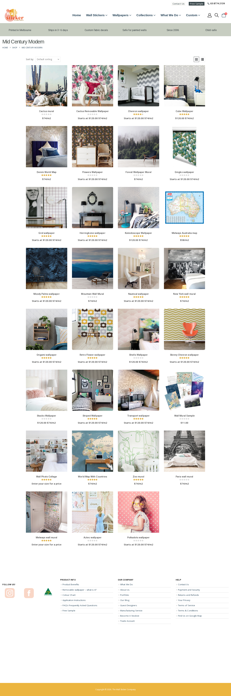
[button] (216, 15)
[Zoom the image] (10, 589)
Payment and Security (189, 589)
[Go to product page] (46, 86)
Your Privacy (184, 600)
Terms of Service (186, 605)
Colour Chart (69, 595)
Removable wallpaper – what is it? (79, 589)
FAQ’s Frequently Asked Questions (80, 605)
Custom (191, 15)
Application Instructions (74, 600)
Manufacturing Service (131, 610)
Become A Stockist (129, 615)
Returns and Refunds (188, 595)
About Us (124, 589)
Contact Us (178, 3)
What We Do (169, 15)
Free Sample (196, 3)
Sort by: (30, 59)
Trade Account (127, 621)
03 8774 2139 (217, 3)
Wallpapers (121, 15)
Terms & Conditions (188, 610)
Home (76, 15)
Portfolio (124, 595)
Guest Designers (128, 605)
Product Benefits (71, 584)
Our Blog (124, 600)
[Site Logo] (14, 15)
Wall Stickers (95, 15)
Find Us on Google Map (190, 615)
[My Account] (209, 15)
